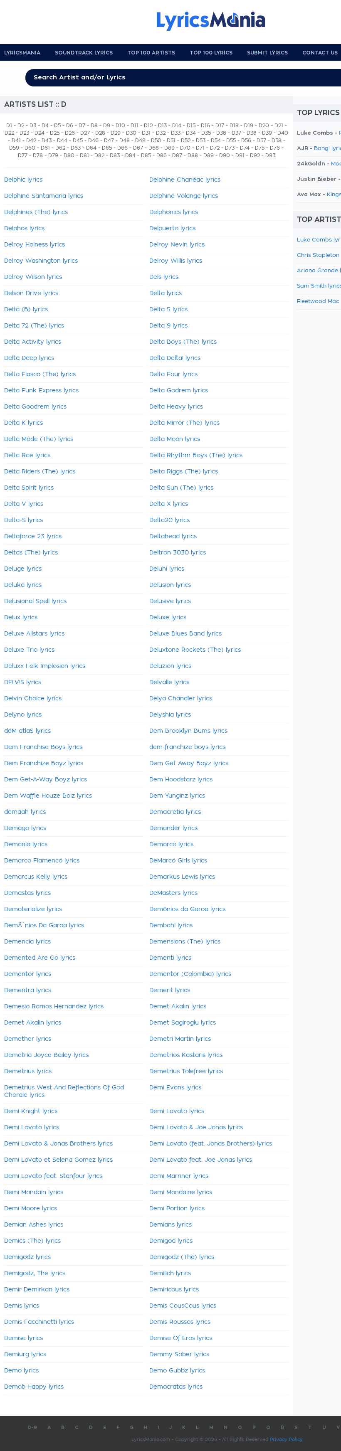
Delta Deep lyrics (29, 358)
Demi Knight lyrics (30, 1111)
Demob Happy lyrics (34, 1387)
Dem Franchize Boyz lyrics (43, 763)
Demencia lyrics (27, 942)
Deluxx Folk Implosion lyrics (44, 666)
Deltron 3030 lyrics (177, 553)
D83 (115, 155)
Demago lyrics (25, 828)
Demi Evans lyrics (175, 1088)
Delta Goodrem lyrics (35, 407)
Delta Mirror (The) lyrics (184, 423)
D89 (208, 155)
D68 (153, 147)
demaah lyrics (25, 812)
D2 (20, 125)
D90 (224, 155)
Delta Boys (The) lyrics (183, 342)
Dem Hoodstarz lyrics (181, 780)
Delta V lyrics (23, 504)
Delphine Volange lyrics (183, 196)
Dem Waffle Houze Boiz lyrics (48, 796)
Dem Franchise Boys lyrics (43, 747)
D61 (45, 147)
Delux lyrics (20, 618)
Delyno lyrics (23, 715)
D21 (278, 125)
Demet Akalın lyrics (177, 1007)
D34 (191, 133)
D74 (245, 147)
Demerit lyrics (169, 990)
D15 (191, 125)
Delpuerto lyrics (172, 229)
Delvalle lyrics (169, 682)
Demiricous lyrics (174, 1290)
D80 (69, 155)
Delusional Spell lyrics (35, 601)
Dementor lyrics (27, 974)
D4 (45, 125)
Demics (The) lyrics (32, 1241)
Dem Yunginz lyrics (177, 796)
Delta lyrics (165, 293)
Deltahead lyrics (173, 537)
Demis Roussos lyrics (179, 1322)
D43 (47, 140)
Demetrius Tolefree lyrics (186, 1071)
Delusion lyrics (170, 585)
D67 (138, 147)
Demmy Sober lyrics (179, 1354)
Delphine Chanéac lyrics (184, 180)
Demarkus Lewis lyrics (182, 877)
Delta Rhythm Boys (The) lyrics (195, 455)
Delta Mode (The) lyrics (38, 439)
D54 (216, 140)
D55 (231, 140)
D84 (130, 155)
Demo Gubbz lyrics (177, 1371)
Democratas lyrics (176, 1387)
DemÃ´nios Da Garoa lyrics (44, 926)
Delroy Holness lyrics (34, 245)
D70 (185, 147)
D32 (161, 133)
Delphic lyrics (23, 180)
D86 (161, 155)
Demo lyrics (21, 1371)
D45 (78, 140)
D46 (93, 140)
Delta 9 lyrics (168, 326)
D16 (205, 125)
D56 (246, 140)
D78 (38, 155)
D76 (275, 147)
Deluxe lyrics (167, 618)
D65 (107, 147)
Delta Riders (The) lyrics (39, 472)
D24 (39, 133)
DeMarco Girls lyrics (178, 861)
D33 (175, 133)
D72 (215, 147)
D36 (221, 133)
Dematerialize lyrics (33, 909)
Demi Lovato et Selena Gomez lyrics (58, 1160)
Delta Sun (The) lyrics (181, 488)
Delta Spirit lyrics (29, 488)
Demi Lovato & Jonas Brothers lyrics (58, 1144)
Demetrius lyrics (28, 1071)
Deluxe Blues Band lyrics (185, 634)
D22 (9, 133)
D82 (99, 155)
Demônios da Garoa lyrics (187, 909)
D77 (22, 155)
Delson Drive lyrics (31, 293)
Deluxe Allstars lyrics (34, 634)
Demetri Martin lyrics (180, 1039)
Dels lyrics (163, 277)
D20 (264, 125)
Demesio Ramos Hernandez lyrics (54, 1007)
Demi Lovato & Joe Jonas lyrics (196, 1128)
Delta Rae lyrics (27, 455)
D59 (14, 147)
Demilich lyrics (170, 1273)
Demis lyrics (21, 1306)
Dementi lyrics (170, 958)
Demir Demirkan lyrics (36, 1290)
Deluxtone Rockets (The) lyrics (195, 650)
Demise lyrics (23, 1338)
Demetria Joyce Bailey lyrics (46, 1055)
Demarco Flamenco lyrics (41, 861)
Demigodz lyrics (27, 1257)
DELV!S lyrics (22, 682)
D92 (255, 155)
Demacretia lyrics (175, 812)
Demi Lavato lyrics (176, 1111)
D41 (16, 140)
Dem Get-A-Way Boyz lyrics (45, 780)
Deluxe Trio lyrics (29, 650)
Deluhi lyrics (166, 569)
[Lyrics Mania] (217, 21)
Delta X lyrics (168, 504)
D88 (193, 155)
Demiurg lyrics (25, 1354)
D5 (57, 125)
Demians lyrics (170, 1225)
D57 (261, 140)
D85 (146, 155)
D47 (109, 140)
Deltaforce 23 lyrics (33, 537)
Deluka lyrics (23, 585)
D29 (116, 133)
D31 (146, 133)
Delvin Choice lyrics (33, 699)
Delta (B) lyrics (26, 310)
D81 (84, 155)
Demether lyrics (27, 1039)
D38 (252, 133)
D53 (200, 140)
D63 (76, 147)
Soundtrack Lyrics (84, 52)
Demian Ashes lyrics (33, 1225)
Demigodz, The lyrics (34, 1273)
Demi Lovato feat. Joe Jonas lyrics (200, 1160)
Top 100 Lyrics (211, 52)
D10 (120, 125)
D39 (267, 133)
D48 (124, 140)
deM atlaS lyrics (27, 731)
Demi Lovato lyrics (31, 1128)
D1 (9, 125)
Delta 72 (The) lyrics (34, 326)
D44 (62, 140)
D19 (248, 125)
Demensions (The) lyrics (184, 942)
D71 (200, 147)
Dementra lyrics (27, 990)
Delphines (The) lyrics (36, 212)
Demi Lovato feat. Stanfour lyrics (53, 1176)
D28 (100, 133)
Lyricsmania (22, 52)
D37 (236, 133)
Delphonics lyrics (173, 212)
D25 (54, 133)
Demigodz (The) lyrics (181, 1257)
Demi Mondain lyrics (33, 1192)
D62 (60, 147)
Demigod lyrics (171, 1241)
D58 (277, 140)
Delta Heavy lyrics (176, 407)
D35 (206, 133)
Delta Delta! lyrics (174, 358)
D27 (85, 133)
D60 (30, 147)
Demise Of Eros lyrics (180, 1338)
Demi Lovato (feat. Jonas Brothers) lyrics (210, 1144)
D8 (94, 125)
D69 (169, 147)
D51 (171, 140)
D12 (148, 125)
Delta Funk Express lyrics (41, 391)
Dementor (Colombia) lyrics (190, 974)
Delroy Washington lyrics (41, 261)
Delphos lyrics (24, 229)
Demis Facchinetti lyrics (39, 1322)
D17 (219, 125)
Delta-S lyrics (23, 520)
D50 (156, 140)
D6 (69, 125)
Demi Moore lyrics (30, 1209)
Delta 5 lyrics (168, 310)
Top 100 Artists (151, 52)
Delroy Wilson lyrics (33, 277)
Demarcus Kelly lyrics (35, 877)
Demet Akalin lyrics (32, 1023)
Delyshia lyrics (170, 715)
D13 (162, 125)
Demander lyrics (173, 828)
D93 (270, 155)
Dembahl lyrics (171, 926)
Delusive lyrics (170, 601)
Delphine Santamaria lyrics (43, 196)
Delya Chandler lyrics (180, 699)
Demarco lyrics (171, 844)
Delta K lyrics (23, 423)
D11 (134, 125)
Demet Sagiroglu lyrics (182, 1023)
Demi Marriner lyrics (178, 1176)
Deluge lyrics (23, 569)
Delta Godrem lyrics (178, 391)
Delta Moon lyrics (174, 439)
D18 (234, 125)
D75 (259, 147)
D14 (176, 125)
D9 (106, 125)
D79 (53, 155)
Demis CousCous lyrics (182, 1306)
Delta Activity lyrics (32, 342)
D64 (91, 147)
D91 (240, 155)
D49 (140, 140)
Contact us (320, 52)
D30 (131, 133)
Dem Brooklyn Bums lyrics (188, 731)
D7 (82, 125)
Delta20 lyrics (169, 520)
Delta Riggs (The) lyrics (183, 472)
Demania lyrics (25, 844)
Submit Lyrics (267, 52)
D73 (230, 147)
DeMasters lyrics (173, 893)
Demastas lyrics (27, 893)
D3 (33, 125)
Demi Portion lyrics (177, 1209)
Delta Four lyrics (173, 374)
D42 (31, 140)
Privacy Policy (286, 1439)
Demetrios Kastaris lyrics (185, 1055)
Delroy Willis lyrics (175, 261)
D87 (177, 155)
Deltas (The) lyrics (31, 553)
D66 (122, 147)
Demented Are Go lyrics (39, 958)
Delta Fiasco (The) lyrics (40, 374)
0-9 (32, 1427)
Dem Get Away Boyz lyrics (188, 763)
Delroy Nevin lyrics (177, 245)
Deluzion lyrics (170, 666)
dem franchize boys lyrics (187, 747)
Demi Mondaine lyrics (180, 1192)
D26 (70, 133)
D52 (185, 140)
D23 (24, 133)
